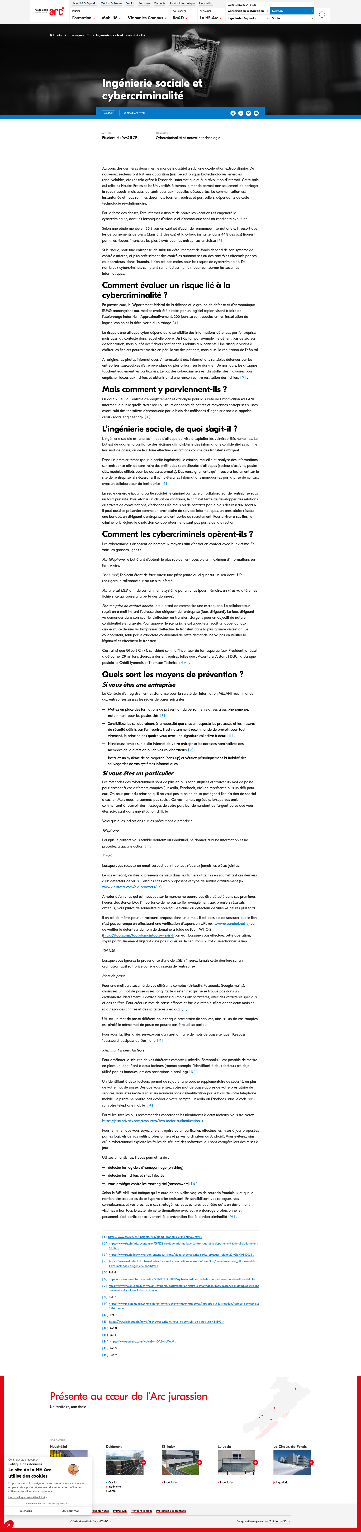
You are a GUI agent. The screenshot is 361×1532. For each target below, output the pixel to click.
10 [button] (148, 846)
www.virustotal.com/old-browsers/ (129, 887)
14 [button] (149, 1105)
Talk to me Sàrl (278, 1521)
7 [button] (162, 715)
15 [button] (194, 1183)
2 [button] (175, 323)
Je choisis (26, 1511)
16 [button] (231, 1216)
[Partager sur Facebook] (233, 113)
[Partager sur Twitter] (248, 113)
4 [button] (147, 417)
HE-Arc (58, 35)
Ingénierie (114, 1486)
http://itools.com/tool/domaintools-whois (136, 935)
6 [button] (185, 662)
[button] (84, 17)
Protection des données (171, 1511)
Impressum (120, 1511)
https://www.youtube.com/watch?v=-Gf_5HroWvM (142, 1341)
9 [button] (191, 750)
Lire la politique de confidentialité (26, 1497)
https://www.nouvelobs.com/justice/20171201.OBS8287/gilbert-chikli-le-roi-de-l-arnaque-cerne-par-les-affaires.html (181, 1279)
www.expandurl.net (230, 923)
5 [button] (164, 483)
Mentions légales (141, 1511)
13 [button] (192, 1071)
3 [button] (243, 377)
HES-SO (103, 1521)
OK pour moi (70, 1511)
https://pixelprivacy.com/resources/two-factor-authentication (151, 1121)
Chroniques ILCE (79, 35)
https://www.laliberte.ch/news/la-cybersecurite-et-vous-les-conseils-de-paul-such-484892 (165, 1321)
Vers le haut (349, 1520)
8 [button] (230, 735)
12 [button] (160, 1040)
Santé (112, 1491)
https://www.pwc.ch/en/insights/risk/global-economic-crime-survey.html (154, 1237)
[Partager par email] (256, 113)
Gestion (113, 1482)
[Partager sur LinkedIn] (240, 113)
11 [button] (184, 1009)
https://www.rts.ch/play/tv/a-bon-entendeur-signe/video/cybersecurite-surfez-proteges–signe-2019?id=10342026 (180, 1254)
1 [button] (219, 240)
